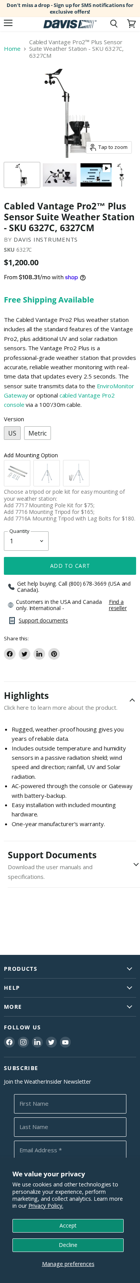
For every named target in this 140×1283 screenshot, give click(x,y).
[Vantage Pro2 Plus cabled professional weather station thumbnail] (121, 175)
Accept (68, 1225)
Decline (68, 1244)
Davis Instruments (46, 239)
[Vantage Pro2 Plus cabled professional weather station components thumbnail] (59, 175)
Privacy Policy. (45, 1205)
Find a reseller (118, 605)
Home (12, 48)
